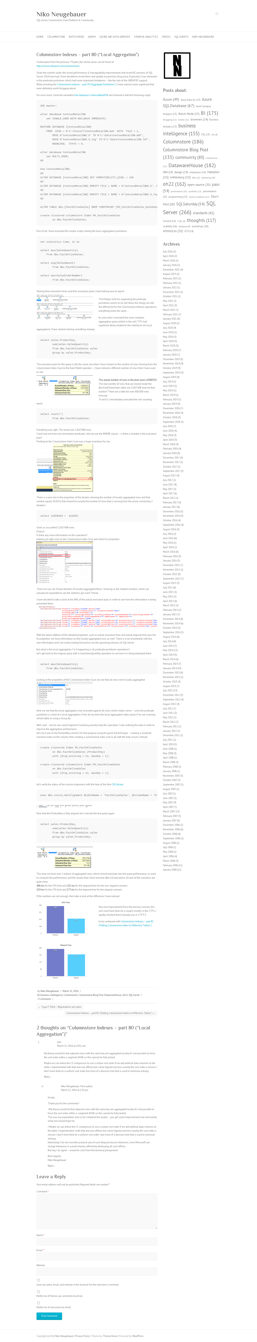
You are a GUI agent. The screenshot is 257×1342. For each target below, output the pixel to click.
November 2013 (171, 677)
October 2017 (170, 466)
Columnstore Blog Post (90, 995)
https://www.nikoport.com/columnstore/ (58, 66)
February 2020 (170, 350)
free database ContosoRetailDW (91, 95)
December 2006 (171, 824)
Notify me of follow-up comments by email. (59, 1296)
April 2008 (168, 757)
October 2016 (170, 520)
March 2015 (169, 605)
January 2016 (170, 560)
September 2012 (171, 699)
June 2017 (168, 484)
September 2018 (171, 421)
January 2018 (170, 453)
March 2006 (169, 860)
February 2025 (170, 278)
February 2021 (170, 314)
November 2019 (171, 363)
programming (178, 196)
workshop (200, 226)
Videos (166, 36)
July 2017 (168, 480)
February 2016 (170, 556)
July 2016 (168, 533)
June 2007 (168, 798)
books (183, 119)
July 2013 (168, 690)
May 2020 (168, 336)
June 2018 (168, 430)
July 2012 (168, 708)
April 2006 (168, 856)
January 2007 (169, 820)
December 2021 (171, 292)
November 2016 (171, 515)
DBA (168, 172)
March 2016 (169, 551)
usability (170, 226)
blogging (170, 119)
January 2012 (170, 731)
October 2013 (170, 681)
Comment (42, 1191)
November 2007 (171, 775)
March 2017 (169, 498)
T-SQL (181, 221)
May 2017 (168, 489)
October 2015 (170, 574)
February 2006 (170, 865)
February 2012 (170, 726)
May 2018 (168, 435)
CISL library (117, 784)
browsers (199, 119)
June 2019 (168, 386)
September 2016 (171, 524)
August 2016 (169, 529)
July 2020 (168, 327)
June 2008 (168, 748)
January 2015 (170, 614)
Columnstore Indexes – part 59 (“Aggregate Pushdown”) (86, 84)
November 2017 (171, 462)
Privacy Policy (82, 1336)
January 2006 (170, 869)
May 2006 (168, 851)
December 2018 (171, 408)
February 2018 (170, 448)
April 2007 (168, 807)
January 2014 (170, 668)
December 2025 (171, 269)
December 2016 (171, 511)
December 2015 (171, 565)
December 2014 (171, 619)
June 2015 (168, 592)
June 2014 (168, 645)
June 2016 (168, 538)
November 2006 (171, 829)
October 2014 (170, 627)
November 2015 (171, 569)
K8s (196, 177)
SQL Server (134, 995)
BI (38, 995)
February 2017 (170, 502)
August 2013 (169, 686)
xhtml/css (173, 231)
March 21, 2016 (70, 991)
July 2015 (168, 587)
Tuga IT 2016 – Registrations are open (59, 1006)
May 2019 (168, 390)
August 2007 (169, 789)
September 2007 (171, 784)
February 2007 (170, 816)
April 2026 (168, 256)
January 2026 (170, 265)
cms (214, 134)
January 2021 (170, 318)
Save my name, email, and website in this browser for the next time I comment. (77, 1284)
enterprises (197, 172)
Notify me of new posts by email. (53, 1307)
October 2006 (170, 834)
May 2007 (168, 802)
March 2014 (169, 659)
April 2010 (168, 744)
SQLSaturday (190, 203)
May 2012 (168, 717)
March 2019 (169, 395)
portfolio (195, 191)
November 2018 (171, 412)
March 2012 (169, 722)
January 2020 (170, 354)
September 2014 (171, 632)
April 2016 (168, 547)
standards (203, 213)
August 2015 (169, 583)
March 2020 (169, 345)
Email (40, 1250)
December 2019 (171, 359)
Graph (92, 36)
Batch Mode (76, 36)
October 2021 (170, 296)
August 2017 (169, 475)
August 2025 (169, 274)
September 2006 (171, 838)
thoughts (201, 220)
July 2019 (168, 381)
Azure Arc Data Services (115, 36)
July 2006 (168, 847)
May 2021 (168, 300)
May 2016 (168, 542)
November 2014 (171, 623)
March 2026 (169, 260)
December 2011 (171, 735)
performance (179, 191)
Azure (171, 99)
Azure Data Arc (190, 99)
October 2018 (170, 417)
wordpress (184, 226)
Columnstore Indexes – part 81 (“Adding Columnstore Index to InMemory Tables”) (111, 1013)
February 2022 (170, 283)
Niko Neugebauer (61, 14)
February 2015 (170, 610)
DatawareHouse (112, 995)
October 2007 (170, 780)
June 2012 (168, 712)
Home (39, 36)
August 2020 (169, 323)
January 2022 (170, 287)
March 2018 (169, 444)
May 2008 (168, 753)
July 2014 (168, 641)
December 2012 (171, 695)
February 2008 (170, 766)
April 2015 (168, 601)
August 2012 (169, 704)
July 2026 (168, 251)
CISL (205, 134)
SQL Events (181, 36)
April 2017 (168, 493)
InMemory (180, 177)
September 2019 (171, 372)
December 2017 (171, 457)
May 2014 (168, 650)
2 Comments (44, 999)
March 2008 (169, 762)
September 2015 (171, 578)
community (189, 157)
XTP (188, 231)
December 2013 (171, 672)
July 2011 (168, 739)
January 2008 (170, 771)
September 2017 (171, 471)
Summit (169, 221)
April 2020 (168, 341)
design (181, 172)
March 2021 (169, 310)
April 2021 (168, 305)
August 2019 (169, 377)
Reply (48, 1076)
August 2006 (169, 843)
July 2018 (168, 426)
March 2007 (169, 811)
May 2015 (168, 596)
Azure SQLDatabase (187, 102)
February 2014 (170, 663)
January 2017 (169, 507)
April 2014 (168, 654)
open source (199, 184)
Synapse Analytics (146, 36)
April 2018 (168, 439)
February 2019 (170, 399)
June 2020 (168, 332)
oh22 (125, 995)
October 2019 (170, 368)
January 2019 (170, 403)
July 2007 (168, 793)
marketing (208, 177)
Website (40, 1265)
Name (40, 1235)
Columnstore (56, 36)
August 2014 (169, 636)
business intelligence (51, 995)
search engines (199, 196)
